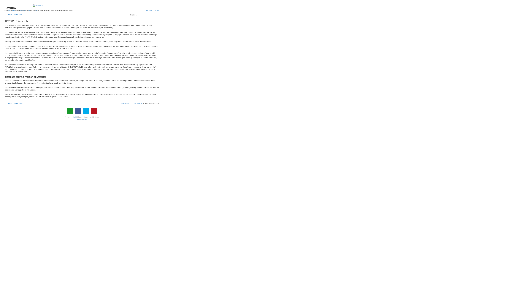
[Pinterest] (94, 111)
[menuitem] (20, 10)
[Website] (70, 111)
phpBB (75, 117)
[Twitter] (86, 111)
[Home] (82, 5)
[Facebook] (78, 111)
